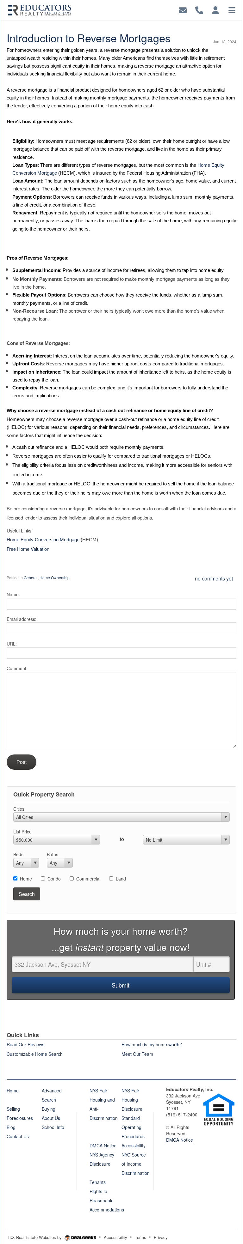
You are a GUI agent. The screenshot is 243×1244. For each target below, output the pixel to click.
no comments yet (214, 578)
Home (26, 878)
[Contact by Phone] (199, 9)
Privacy (161, 1237)
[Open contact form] (183, 9)
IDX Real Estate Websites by (35, 1237)
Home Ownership (55, 577)
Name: (13, 594)
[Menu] (231, 9)
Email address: (21, 619)
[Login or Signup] (215, 9)
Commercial (88, 878)
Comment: (17, 668)
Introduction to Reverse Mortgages (89, 37)
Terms (140, 1237)
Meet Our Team (137, 1054)
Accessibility (115, 1237)
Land (121, 878)
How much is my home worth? (152, 1044)
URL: (12, 643)
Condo (54, 878)
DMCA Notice (179, 1140)
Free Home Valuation (28, 548)
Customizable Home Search (35, 1054)
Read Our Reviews (25, 1044)
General (31, 577)
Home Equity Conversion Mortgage (43, 539)
